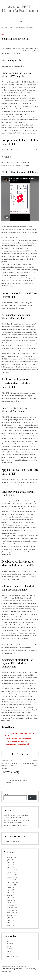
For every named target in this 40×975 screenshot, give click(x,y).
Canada (10, 944)
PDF (2, 35)
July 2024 (10, 918)
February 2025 (12, 900)
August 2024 (11, 915)
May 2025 (10, 892)
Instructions (11, 949)
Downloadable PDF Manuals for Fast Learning (20, 9)
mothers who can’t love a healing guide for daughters (9, 765)
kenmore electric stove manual (31, 764)
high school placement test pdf (19, 739)
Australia (10, 941)
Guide (9, 946)
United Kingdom (12, 956)
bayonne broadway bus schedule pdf (15, 825)
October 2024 (12, 910)
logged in (18, 780)
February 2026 (12, 870)
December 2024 (12, 905)
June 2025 (10, 890)
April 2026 (10, 865)
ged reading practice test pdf (18, 744)
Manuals (10, 951)
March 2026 (11, 867)
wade (14, 44)
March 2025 (11, 897)
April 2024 (10, 925)
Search (5, 794)
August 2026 (11, 857)
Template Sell (6, 971)
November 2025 (12, 877)
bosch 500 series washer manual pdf (15, 815)
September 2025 (13, 882)
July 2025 (10, 887)
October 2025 (12, 880)
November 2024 (12, 907)
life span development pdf (12, 817)
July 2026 (10, 860)
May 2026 (10, 862)
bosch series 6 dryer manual (12, 823)
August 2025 (11, 885)
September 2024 (13, 913)
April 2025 (10, 895)
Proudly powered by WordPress (12, 969)
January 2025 (11, 902)
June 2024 (10, 920)
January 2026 (11, 872)
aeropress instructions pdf (17, 741)
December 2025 (12, 875)
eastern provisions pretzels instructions (16, 820)
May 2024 (10, 923)
